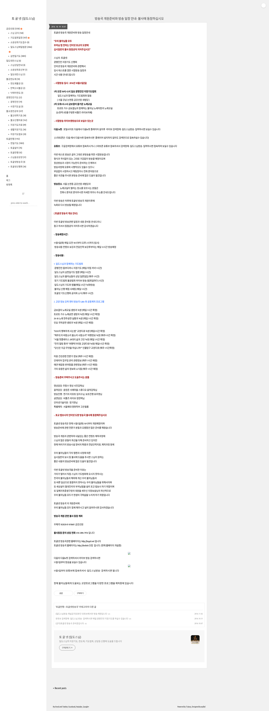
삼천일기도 (18, 56)
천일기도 (17, 143)
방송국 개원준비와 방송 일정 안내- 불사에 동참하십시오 (129, 18)
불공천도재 (13, 79)
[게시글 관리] (69, 593)
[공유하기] (66, 593)
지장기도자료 (18, 125)
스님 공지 (17, 33)
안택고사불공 (17, 88)
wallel (203, 707)
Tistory (188, 707)
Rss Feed (56, 707)
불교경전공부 (14, 111)
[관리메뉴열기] (263, 5)
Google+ (86, 707)
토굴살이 (16, 148)
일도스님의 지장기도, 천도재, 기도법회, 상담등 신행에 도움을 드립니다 (90, 641)
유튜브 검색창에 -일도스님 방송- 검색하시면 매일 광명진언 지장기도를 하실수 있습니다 (92, 618)
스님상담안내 (17, 65)
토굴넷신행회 (18, 166)
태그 (8, 180)
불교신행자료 (18, 120)
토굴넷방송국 (17, 162)
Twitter (65, 707)
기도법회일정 (18, 37)
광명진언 (16, 102)
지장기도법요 (18, 134)
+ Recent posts (59, 688)
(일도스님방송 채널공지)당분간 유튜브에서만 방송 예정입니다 (81, 614)
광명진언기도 (14, 97)
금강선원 (13, 28)
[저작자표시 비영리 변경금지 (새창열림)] (90, 593)
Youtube (79, 707)
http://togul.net (88, 541)
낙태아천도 (16, 93)
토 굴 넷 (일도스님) (23, 18)
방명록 (9, 184)
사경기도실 (16, 106)
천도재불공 (16, 83)
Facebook (72, 707)
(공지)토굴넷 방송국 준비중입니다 (70, 623)
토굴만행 (13, 139)
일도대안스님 (13, 60)
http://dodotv (83, 545)
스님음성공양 (18, 157)
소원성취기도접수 (19, 42)
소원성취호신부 (18, 70)
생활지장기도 (18, 129)
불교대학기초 (18, 115)
